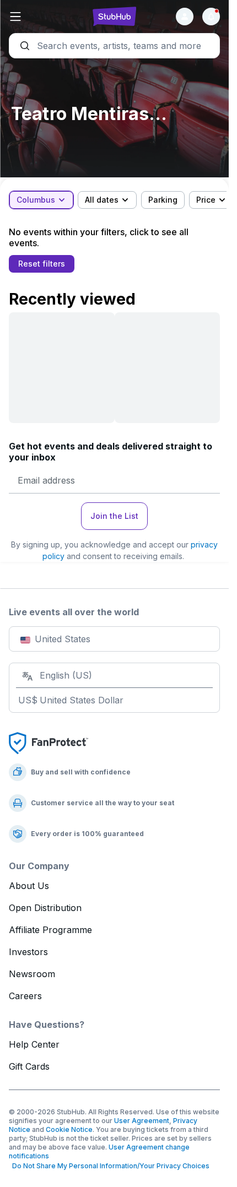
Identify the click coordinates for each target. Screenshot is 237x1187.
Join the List (114, 516)
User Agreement (141, 1120)
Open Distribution (45, 907)
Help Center (34, 1044)
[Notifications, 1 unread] (211, 16)
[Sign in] (184, 16)
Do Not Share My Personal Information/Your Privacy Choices (109, 1166)
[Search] (114, 46)
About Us (29, 885)
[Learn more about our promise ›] (48, 742)
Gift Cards (29, 1066)
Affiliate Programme (50, 929)
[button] (44, 16)
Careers (25, 995)
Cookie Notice (69, 1129)
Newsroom (32, 973)
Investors (28, 951)
